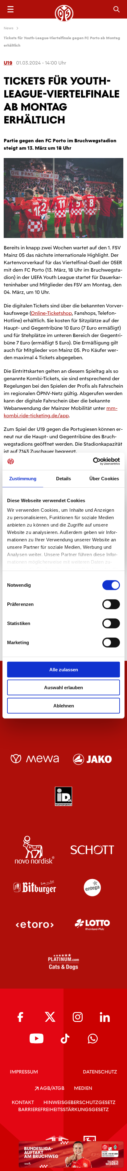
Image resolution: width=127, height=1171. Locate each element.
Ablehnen (63, 705)
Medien (83, 1088)
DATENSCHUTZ (100, 1072)
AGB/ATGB (51, 1088)
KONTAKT (23, 1102)
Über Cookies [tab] (104, 478)
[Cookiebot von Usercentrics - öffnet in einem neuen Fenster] (93, 461)
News (9, 28)
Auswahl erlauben (63, 687)
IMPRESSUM (24, 1072)
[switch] (111, 604)
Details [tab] (63, 478)
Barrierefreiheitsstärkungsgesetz (63, 1109)
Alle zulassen (63, 669)
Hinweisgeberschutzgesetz (79, 1102)
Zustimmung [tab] (23, 478)
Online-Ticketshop (51, 313)
